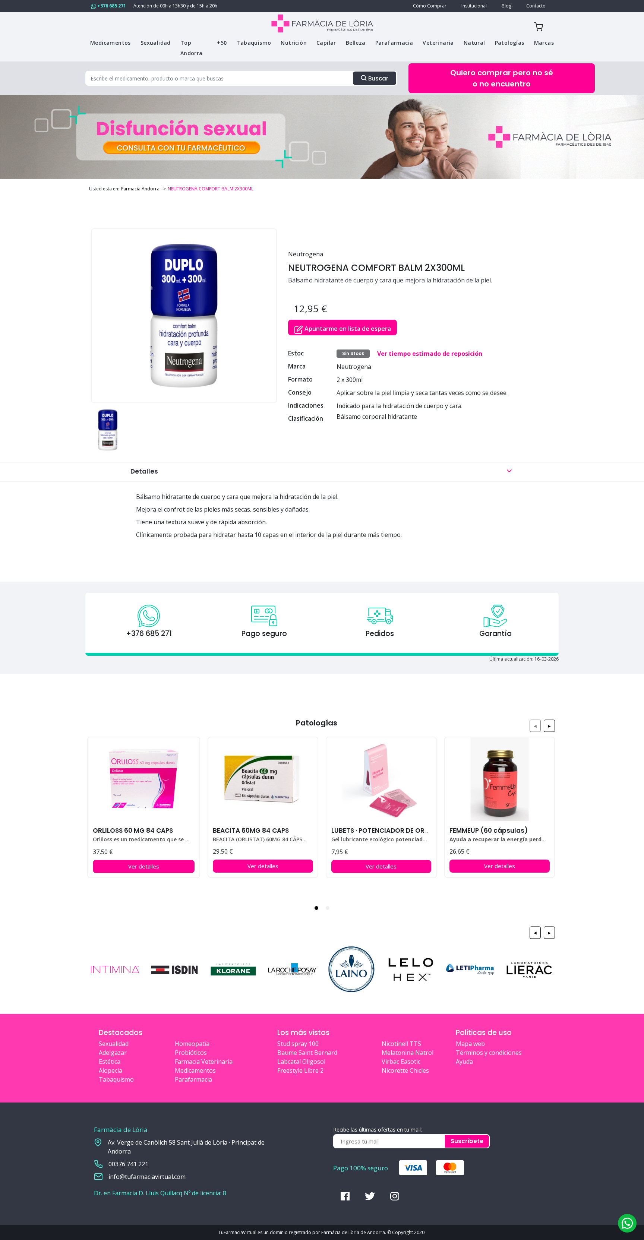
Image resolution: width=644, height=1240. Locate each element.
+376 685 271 (111, 6)
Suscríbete (467, 1141)
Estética (109, 1061)
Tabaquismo (116, 1079)
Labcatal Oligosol (301, 1061)
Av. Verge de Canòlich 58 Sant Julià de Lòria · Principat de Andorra (186, 1146)
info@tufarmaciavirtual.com (147, 1177)
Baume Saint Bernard (307, 1052)
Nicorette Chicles (405, 1070)
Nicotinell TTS (401, 1044)
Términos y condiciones (489, 1052)
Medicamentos (195, 1070)
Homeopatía (192, 1044)
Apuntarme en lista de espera (347, 329)
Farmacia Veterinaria (204, 1061)
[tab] (316, 908)
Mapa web (470, 1044)
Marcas (544, 42)
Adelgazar (113, 1052)
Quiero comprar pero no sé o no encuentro (501, 78)
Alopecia (110, 1070)
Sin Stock (353, 353)
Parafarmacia (193, 1079)
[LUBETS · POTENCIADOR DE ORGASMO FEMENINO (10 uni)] (381, 779)
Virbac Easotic (401, 1061)
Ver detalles (143, 866)
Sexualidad (114, 1044)
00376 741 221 (128, 1164)
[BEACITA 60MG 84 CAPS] (263, 779)
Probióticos (191, 1052)
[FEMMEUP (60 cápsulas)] (500, 779)
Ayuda (464, 1061)
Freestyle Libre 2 (300, 1070)
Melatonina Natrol (407, 1052)
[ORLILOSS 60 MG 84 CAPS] (144, 779)
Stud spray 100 (298, 1044)
